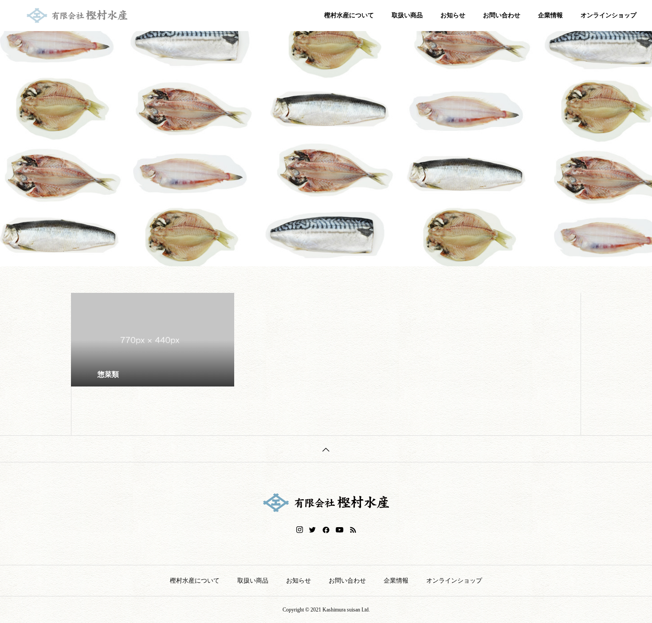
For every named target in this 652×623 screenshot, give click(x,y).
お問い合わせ (501, 15)
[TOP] (326, 448)
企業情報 (550, 15)
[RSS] (353, 529)
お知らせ (452, 15)
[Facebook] (326, 529)
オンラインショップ (608, 15)
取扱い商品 (407, 15)
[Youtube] (340, 529)
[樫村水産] (89, 15)
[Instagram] (299, 529)
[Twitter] (312, 529)
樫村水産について (349, 15)
